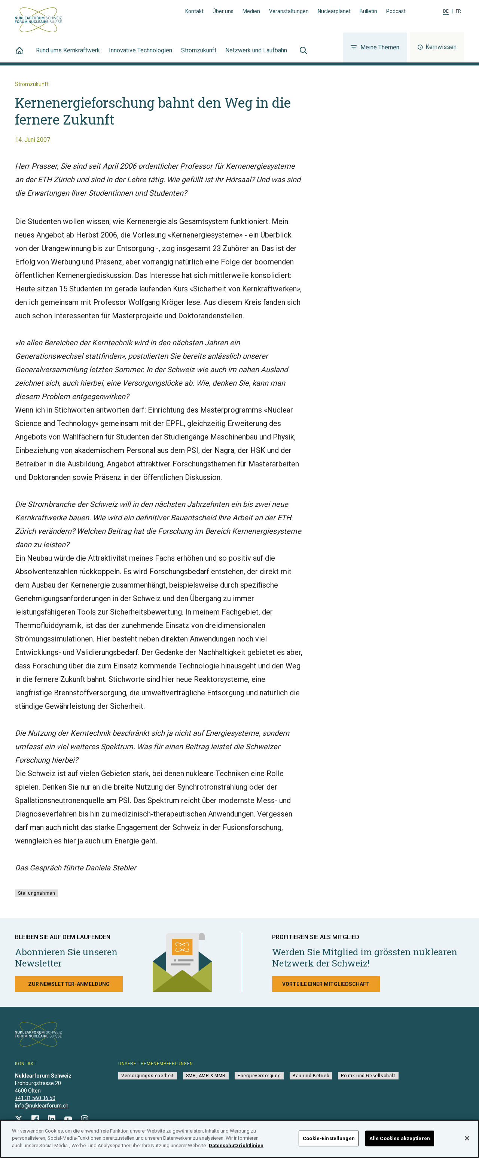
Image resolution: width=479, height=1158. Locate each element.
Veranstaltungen (289, 11)
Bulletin (368, 11)
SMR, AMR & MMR (206, 1075)
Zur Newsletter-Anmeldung (69, 984)
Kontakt (194, 11)
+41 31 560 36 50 (35, 1098)
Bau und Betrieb (311, 1075)
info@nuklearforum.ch (41, 1106)
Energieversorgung (259, 1075)
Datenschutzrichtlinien (236, 1145)
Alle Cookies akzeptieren (399, 1138)
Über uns (223, 11)
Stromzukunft (198, 50)
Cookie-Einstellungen (329, 1138)
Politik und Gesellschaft (368, 1075)
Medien (251, 11)
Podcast (396, 11)
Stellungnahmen (36, 893)
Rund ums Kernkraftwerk (68, 50)
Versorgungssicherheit (147, 1075)
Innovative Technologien (140, 50)
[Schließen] (467, 1138)
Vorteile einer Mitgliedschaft (326, 984)
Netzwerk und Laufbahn (256, 50)
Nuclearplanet (334, 11)
